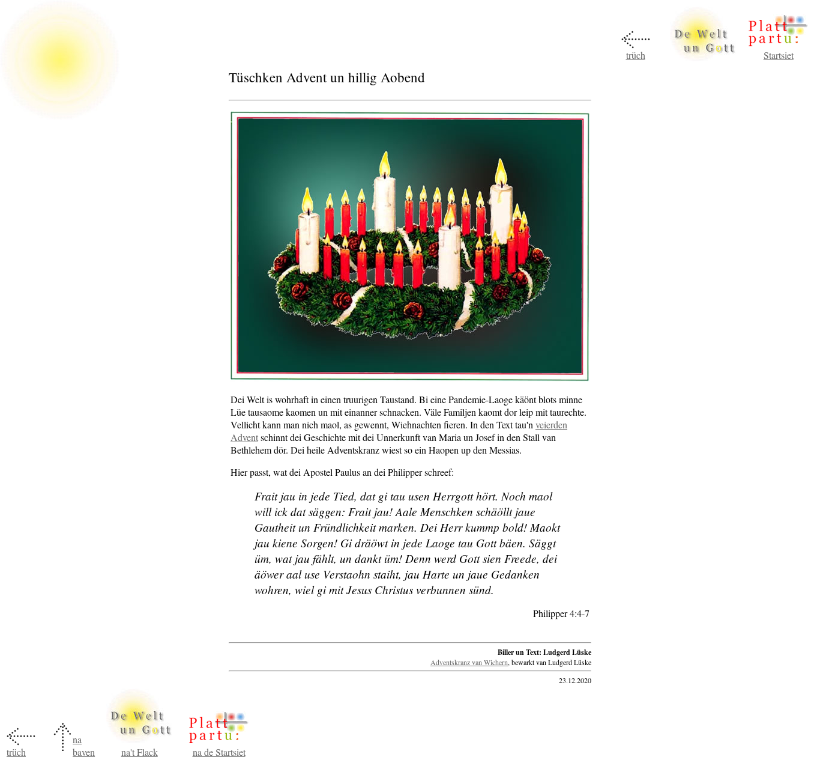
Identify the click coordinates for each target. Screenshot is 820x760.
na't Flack (139, 752)
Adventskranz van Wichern (469, 662)
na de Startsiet (219, 752)
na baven (84, 745)
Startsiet (779, 55)
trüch (635, 55)
